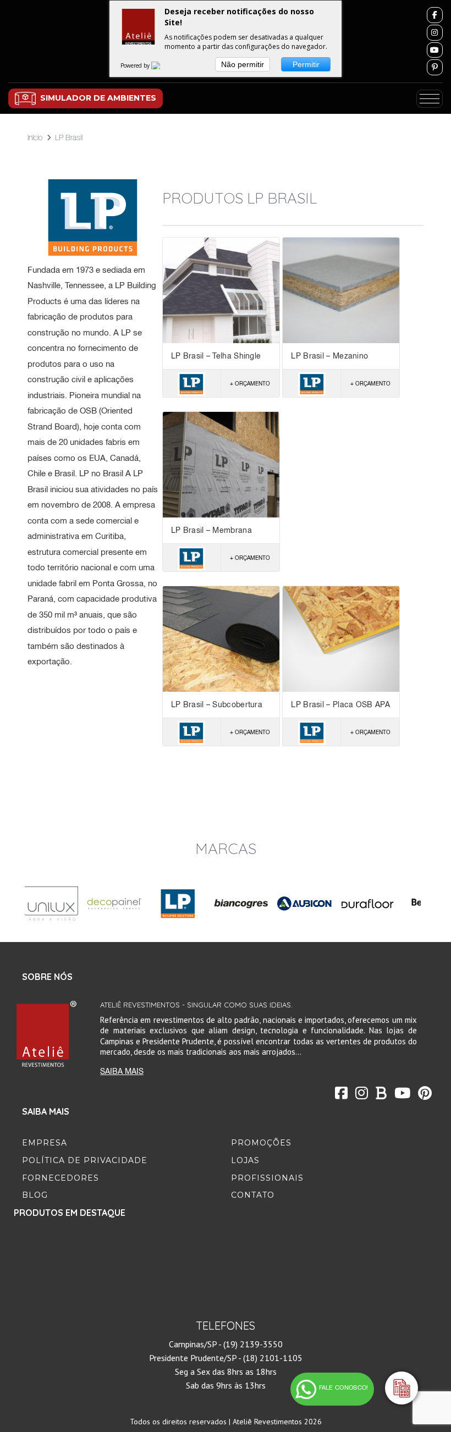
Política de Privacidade (84, 1160)
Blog (35, 1195)
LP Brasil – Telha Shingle (216, 355)
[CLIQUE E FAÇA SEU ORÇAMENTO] (401, 1388)
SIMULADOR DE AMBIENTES (98, 98)
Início (35, 137)
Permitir (306, 64)
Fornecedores (60, 1178)
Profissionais (267, 1178)
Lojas (245, 1160)
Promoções (261, 1143)
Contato (252, 1195)
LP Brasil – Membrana (211, 530)
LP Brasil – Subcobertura (216, 704)
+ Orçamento (250, 383)
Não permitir (242, 64)
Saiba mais (122, 1071)
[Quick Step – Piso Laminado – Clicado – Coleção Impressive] (67, 1280)
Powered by (135, 65)
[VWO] (162, 65)
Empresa (44, 1143)
